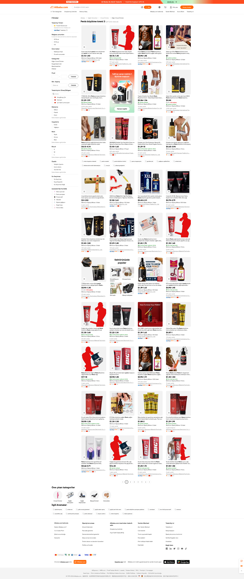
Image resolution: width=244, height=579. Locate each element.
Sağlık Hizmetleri (93, 18)
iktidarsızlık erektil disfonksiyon (92, 165)
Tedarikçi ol (169, 527)
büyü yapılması (128, 513)
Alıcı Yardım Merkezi (144, 527)
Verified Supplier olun (172, 538)
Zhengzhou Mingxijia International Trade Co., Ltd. (122, 153)
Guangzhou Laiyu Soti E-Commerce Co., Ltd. (150, 62)
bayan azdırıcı (101, 513)
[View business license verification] (139, 576)
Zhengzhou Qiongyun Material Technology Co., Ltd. (93, 154)
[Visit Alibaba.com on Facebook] (167, 548)
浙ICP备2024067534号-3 (170, 576)
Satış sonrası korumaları (89, 538)
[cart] (165, 7)
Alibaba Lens (64, 562)
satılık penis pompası (73, 513)
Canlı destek (141, 530)
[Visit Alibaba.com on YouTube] (182, 548)
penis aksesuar (88, 513)
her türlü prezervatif (165, 509)
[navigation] (65, 250)
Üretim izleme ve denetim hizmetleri (92, 541)
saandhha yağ (58, 513)
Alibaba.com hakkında (61, 523)
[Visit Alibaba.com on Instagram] (178, 548)
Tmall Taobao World (112, 570)
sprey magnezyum (136, 161)
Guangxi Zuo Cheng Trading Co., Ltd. (148, 204)
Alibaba (83, 18)
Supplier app (119, 562)
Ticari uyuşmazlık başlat (145, 534)
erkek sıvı (69, 509)
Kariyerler (57, 538)
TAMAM (73, 76)
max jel (108, 165)
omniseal (152, 509)
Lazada (122, 570)
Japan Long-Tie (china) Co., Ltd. (90, 60)
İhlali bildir (141, 545)
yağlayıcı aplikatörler (164, 161)
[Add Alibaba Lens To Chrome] (80, 562)
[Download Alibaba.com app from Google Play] (183, 562)
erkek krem (178, 161)
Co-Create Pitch (59, 530)
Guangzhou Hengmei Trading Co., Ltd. (149, 154)
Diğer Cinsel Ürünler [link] (118, 18)
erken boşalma (115, 513)
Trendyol (142, 570)
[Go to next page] (149, 482)
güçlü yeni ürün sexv (115, 509)
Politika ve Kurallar (87, 545)
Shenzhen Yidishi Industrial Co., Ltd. (91, 249)
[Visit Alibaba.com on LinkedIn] (170, 548)
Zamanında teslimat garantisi (90, 534)
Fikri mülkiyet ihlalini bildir (145, 541)
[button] (142, 7)
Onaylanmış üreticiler (116, 529)
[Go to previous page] (122, 482)
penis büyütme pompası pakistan (135, 509)
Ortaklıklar (169, 541)
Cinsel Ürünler (104, 18)
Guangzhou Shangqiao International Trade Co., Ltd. (178, 110)
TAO (137, 570)
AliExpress (95, 570)
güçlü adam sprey (100, 509)
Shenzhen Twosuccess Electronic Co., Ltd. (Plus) (93, 108)
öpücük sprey (58, 509)
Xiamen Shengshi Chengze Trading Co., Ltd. (178, 153)
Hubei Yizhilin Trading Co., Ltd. (118, 204)
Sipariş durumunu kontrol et (174, 534)
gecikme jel (150, 161)
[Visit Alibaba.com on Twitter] (174, 548)
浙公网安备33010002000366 (153, 576)
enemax (179, 509)
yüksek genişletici (120, 165)
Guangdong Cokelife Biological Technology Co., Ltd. (178, 206)
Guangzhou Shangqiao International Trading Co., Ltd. (178, 64)
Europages (149, 570)
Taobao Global (130, 570)
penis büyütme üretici (120, 161)
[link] (241, 560)
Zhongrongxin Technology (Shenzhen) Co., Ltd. (93, 206)
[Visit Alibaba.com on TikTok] (186, 548)
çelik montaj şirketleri (84, 509)
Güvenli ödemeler (87, 527)
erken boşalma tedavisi (90, 161)
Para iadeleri (141, 538)
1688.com (102, 570)
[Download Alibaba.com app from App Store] (169, 562)
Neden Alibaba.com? (60, 527)
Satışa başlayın (170, 530)
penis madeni (105, 161)
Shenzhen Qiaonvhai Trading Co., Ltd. (120, 64)
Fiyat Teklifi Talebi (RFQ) (117, 532)
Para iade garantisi (87, 530)
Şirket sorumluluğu (59, 534)
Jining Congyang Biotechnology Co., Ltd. (150, 108)
